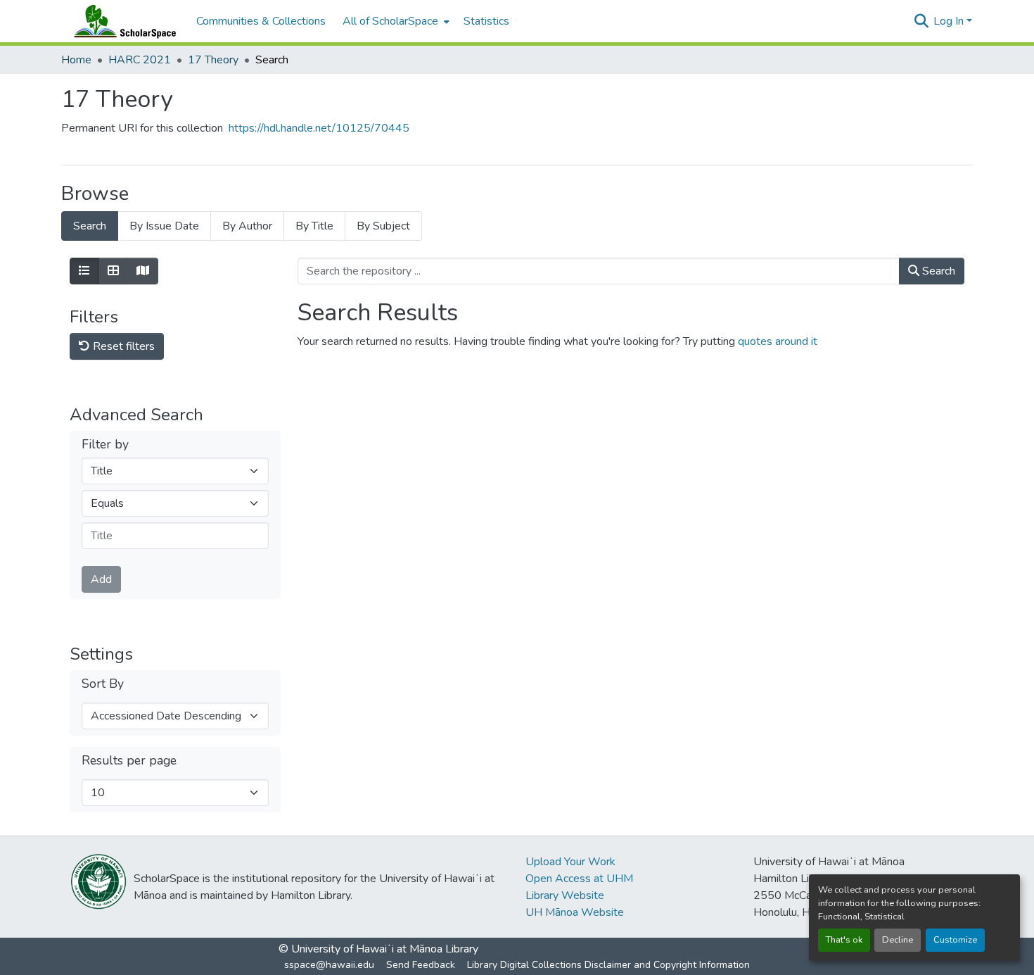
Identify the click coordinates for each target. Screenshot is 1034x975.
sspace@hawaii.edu (329, 964)
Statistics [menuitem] (486, 21)
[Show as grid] (113, 271)
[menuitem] (394, 21)
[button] (121, 21)
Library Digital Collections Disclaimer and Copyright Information (608, 964)
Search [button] (937, 271)
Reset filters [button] (122, 346)
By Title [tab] (314, 226)
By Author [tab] (247, 226)
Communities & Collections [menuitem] (261, 21)
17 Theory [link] (213, 60)
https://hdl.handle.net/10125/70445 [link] (319, 128)
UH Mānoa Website (574, 912)
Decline (897, 939)
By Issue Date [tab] (164, 226)
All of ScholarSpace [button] (390, 21)
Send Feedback (420, 964)
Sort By (103, 684)
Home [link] (76, 60)
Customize (955, 939)
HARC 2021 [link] (139, 60)
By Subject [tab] (383, 226)
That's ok (844, 939)
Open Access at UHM (579, 878)
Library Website (564, 895)
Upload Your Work (570, 861)
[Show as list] (84, 271)
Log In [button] (949, 21)
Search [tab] (89, 226)
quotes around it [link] (777, 341)
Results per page (129, 760)
